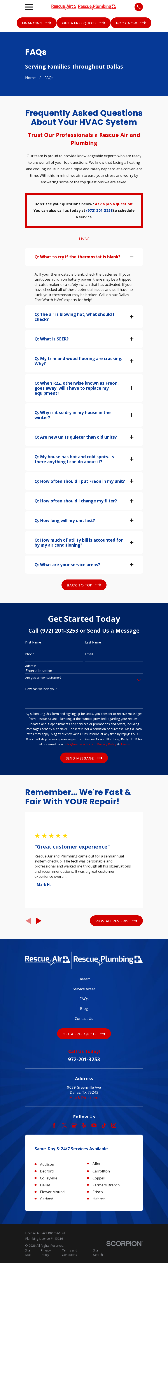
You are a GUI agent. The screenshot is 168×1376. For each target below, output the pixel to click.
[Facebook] (54, 1125)
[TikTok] (103, 1125)
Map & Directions (84, 1097)
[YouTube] (93, 1125)
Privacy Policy (106, 744)
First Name (33, 642)
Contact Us (84, 1018)
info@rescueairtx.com (80, 744)
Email (89, 654)
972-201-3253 (84, 1059)
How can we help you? (41, 689)
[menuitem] (30, 1252)
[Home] (84, 7)
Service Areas (84, 988)
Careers (84, 978)
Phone (29, 654)
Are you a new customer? (43, 678)
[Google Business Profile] (74, 1125)
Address (31, 666)
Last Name (93, 642)
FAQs (84, 998)
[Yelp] (83, 1125)
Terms (125, 744)
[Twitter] (64, 1125)
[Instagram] (113, 1125)
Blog (84, 1008)
